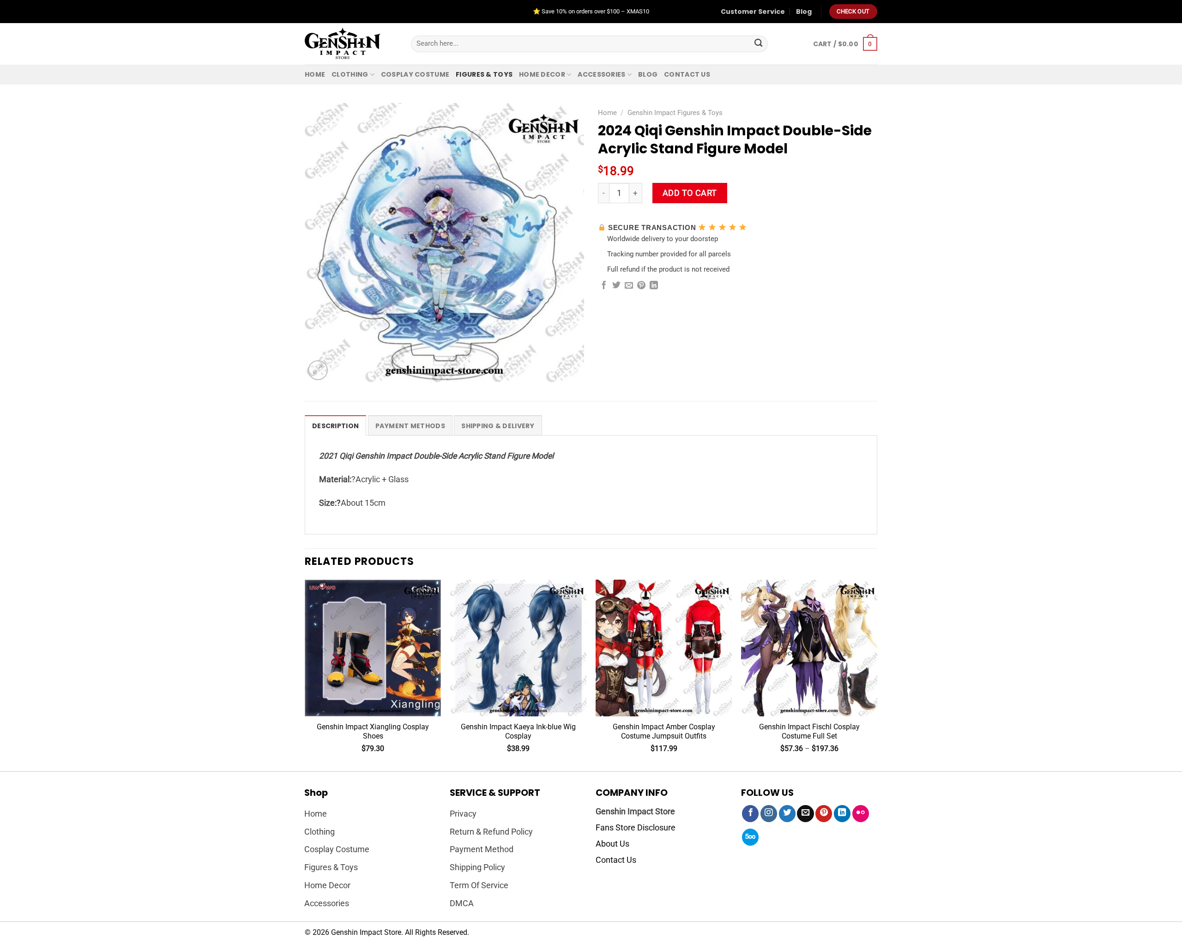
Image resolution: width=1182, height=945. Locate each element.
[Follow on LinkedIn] (842, 813)
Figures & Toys (484, 74)
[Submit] (758, 44)
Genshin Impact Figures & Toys (675, 113)
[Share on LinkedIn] (654, 286)
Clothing (350, 74)
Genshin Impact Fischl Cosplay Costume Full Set (809, 731)
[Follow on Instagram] (768, 813)
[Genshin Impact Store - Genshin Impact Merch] (351, 44)
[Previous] (305, 674)
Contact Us (616, 860)
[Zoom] (318, 370)
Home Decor (542, 74)
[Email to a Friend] (629, 286)
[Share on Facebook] (604, 286)
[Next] (877, 674)
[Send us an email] (805, 813)
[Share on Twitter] (616, 286)
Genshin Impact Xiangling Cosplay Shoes (373, 731)
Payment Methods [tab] (410, 425)
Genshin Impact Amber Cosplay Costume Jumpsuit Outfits (664, 731)
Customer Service (753, 11)
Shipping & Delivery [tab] (497, 425)
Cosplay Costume (415, 74)
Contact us (687, 74)
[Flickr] (860, 813)
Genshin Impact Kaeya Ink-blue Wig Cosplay (518, 731)
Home (315, 74)
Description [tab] (335, 425)
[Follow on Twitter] (787, 813)
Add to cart (690, 193)
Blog (804, 11)
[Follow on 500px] (750, 837)
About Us (612, 843)
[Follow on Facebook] (750, 813)
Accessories (601, 74)
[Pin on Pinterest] (641, 286)
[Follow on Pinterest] (823, 813)
